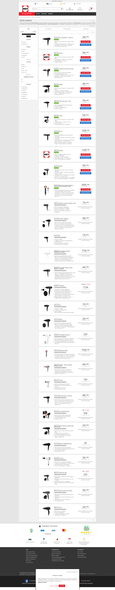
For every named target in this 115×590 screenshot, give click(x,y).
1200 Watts (24, 87)
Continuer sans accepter (72, 571)
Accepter (62, 585)
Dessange (24, 55)
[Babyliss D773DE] (46, 384)
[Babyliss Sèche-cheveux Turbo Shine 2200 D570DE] (46, 431)
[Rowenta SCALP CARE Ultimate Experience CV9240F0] (46, 255)
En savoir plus (48, 533)
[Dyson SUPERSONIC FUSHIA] (46, 354)
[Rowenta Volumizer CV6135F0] (46, 339)
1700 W (23, 90)
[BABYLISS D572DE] (46, 57)
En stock (24, 42)
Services (50, 13)
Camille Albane (25, 53)
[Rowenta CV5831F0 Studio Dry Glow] (46, 72)
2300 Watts (24, 98)
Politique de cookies (42, 582)
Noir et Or (24, 72)
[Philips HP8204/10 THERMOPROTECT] (46, 447)
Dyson (23, 57)
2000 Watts (24, 92)
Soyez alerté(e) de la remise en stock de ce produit (86, 207)
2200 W (23, 96)
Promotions (24, 44)
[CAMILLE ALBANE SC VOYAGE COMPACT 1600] (46, 207)
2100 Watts (24, 94)
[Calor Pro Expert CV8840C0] (46, 223)
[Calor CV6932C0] (46, 323)
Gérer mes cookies (54, 585)
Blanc (23, 64)
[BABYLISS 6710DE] (46, 119)
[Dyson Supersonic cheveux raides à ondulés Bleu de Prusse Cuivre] (46, 190)
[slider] (21, 34)
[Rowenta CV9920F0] (46, 291)
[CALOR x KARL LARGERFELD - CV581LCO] (46, 41)
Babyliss (24, 49)
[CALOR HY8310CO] (46, 137)
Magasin (44, 13)
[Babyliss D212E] (46, 511)
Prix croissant (48, 28)
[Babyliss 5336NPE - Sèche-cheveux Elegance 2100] (46, 368)
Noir (23, 68)
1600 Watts (24, 89)
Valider (28, 36)
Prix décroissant (67, 28)
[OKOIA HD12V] (46, 308)
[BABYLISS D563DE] (46, 89)
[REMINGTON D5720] (46, 461)
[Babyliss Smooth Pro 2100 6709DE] (46, 495)
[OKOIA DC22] (46, 239)
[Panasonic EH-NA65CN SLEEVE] (46, 415)
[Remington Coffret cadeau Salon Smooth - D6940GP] (46, 273)
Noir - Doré (24, 70)
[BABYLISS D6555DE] (46, 154)
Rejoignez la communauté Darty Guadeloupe (32, 583)
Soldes (38, 13)
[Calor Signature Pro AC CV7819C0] (46, 400)
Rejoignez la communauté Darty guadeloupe (83, 583)
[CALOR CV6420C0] (46, 172)
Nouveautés (86, 28)
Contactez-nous (29, 562)
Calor (23, 51)
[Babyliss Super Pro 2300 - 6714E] (46, 104)
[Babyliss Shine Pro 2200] (46, 478)
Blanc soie (24, 66)
